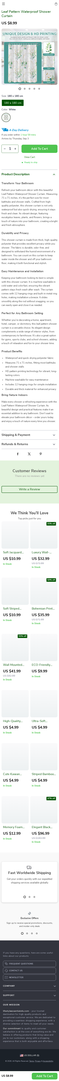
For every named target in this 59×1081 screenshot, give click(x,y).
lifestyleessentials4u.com (16, 1011)
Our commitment (12, 1029)
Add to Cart (44, 1076)
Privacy (38, 1061)
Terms (31, 1061)
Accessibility (48, 1061)
